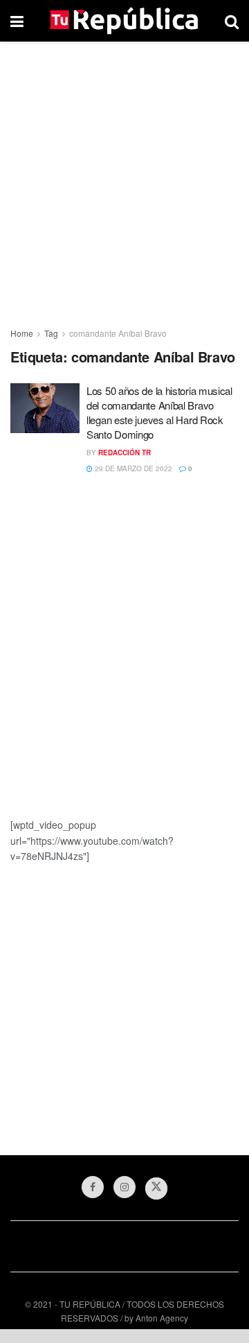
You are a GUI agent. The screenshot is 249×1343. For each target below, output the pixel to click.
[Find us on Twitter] (156, 1188)
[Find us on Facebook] (93, 1187)
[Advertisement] (124, 180)
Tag (51, 333)
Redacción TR (124, 452)
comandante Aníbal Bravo (118, 333)
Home (21, 333)
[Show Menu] (17, 21)
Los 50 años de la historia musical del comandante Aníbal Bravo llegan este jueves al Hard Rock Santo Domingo (159, 412)
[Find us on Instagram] (124, 1187)
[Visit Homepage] (124, 21)
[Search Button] (232, 21)
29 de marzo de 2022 (132, 468)
